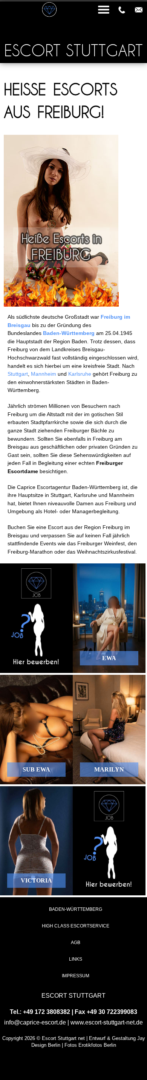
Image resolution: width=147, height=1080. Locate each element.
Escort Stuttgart (73, 50)
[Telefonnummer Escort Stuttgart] (121, 9)
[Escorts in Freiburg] (61, 304)
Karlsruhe (79, 374)
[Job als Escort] (36, 618)
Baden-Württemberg (69, 333)
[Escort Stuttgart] (73, 1)
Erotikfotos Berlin (97, 1045)
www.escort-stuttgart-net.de (106, 1022)
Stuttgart (18, 374)
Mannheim (43, 374)
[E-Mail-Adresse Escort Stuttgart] (138, 9)
